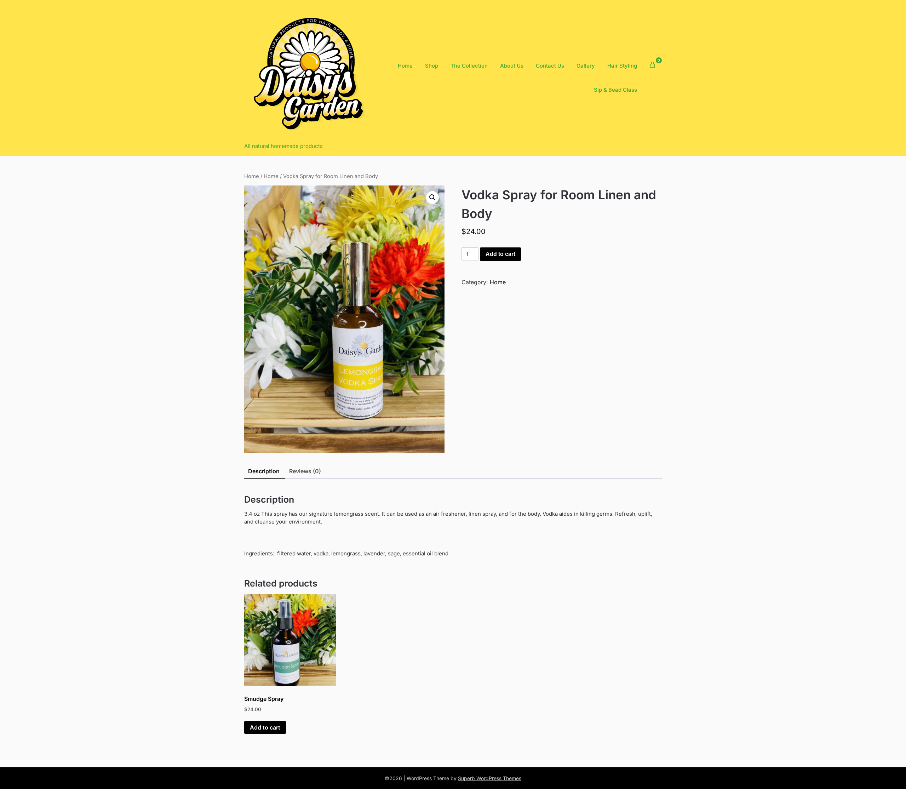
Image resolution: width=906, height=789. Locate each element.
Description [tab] (264, 471)
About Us (511, 65)
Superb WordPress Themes (489, 778)
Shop (431, 65)
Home (405, 65)
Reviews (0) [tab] (305, 471)
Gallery (586, 65)
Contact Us (550, 65)
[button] (432, 197)
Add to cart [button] (265, 727)
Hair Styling (622, 65)
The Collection (469, 65)
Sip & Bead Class (615, 89)
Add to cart (500, 254)
